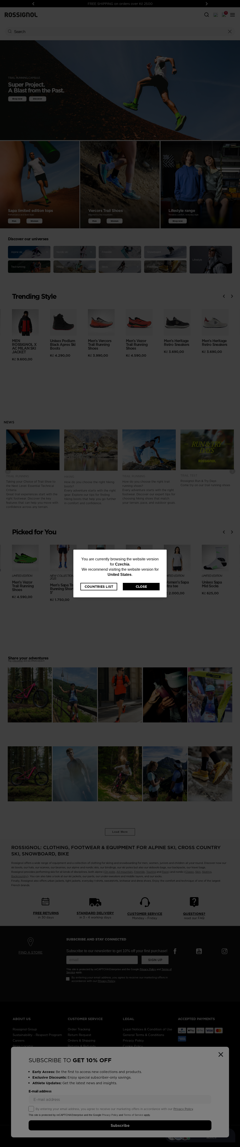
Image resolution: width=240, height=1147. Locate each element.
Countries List (99, 586)
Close (141, 586)
